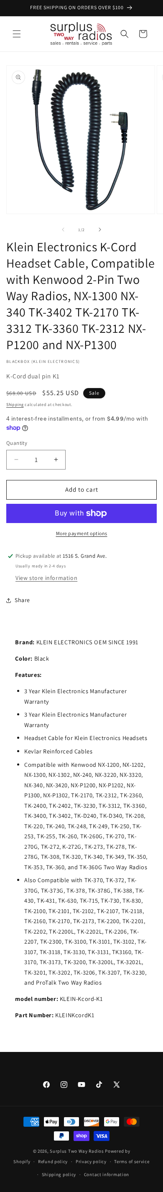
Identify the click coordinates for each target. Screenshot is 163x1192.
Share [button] (22, 600)
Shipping (15, 404)
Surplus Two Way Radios (77, 1151)
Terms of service (131, 1161)
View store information (46, 578)
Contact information (106, 1174)
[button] (17, 34)
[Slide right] (100, 229)
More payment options (81, 533)
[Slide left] (63, 229)
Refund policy (53, 1161)
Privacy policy (91, 1161)
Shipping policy (59, 1174)
